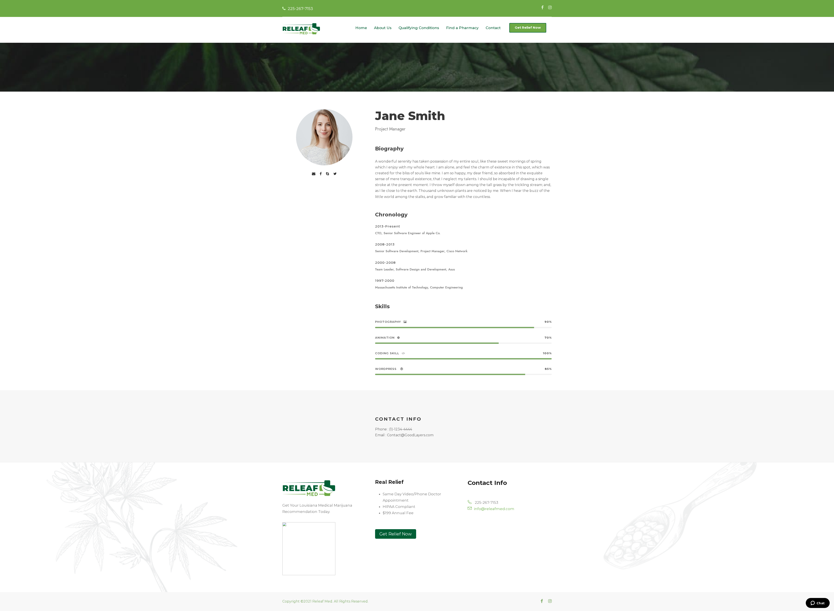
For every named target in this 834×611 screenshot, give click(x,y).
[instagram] (550, 7)
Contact (493, 28)
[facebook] (542, 7)
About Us (383, 28)
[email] (313, 173)
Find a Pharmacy (462, 28)
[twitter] (335, 173)
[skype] (327, 173)
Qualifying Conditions (419, 28)
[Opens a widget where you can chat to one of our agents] (818, 603)
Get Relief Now (528, 27)
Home (361, 28)
